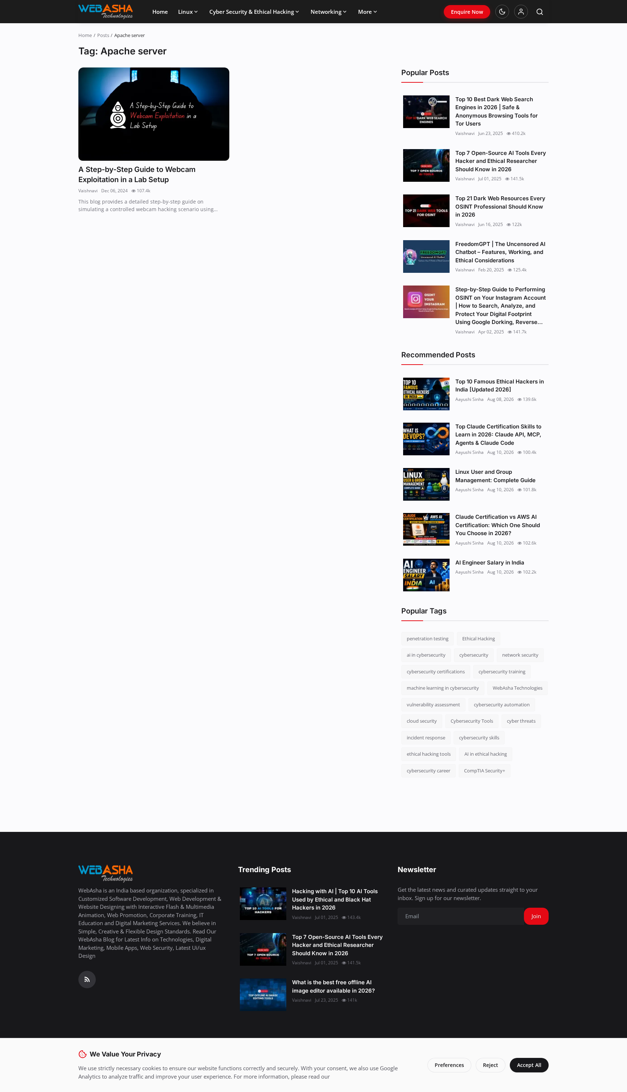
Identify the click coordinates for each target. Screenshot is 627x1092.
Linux (185, 11)
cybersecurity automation (502, 704)
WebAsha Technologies (517, 688)
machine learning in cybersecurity (443, 688)
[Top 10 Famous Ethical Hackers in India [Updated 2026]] (426, 394)
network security (520, 655)
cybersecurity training (502, 671)
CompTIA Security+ (484, 770)
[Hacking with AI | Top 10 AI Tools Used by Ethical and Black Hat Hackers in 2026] (263, 903)
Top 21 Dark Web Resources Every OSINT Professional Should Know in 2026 (500, 206)
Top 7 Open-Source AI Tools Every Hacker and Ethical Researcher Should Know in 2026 (500, 161)
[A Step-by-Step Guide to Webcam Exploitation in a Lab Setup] (153, 114)
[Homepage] (105, 11)
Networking (326, 11)
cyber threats (521, 721)
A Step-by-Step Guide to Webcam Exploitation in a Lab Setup (137, 174)
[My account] (521, 12)
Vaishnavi (88, 191)
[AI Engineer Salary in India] (426, 575)
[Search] (540, 12)
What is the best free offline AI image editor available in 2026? (333, 986)
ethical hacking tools (429, 754)
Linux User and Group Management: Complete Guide (495, 476)
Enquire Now (467, 11)
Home (160, 11)
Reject (490, 1065)
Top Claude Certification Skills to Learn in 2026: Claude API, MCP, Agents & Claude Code (498, 434)
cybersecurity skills (479, 737)
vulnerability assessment (433, 704)
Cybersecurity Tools (472, 721)
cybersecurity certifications (436, 671)
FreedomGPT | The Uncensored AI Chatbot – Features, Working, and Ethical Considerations (500, 252)
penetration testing (427, 638)
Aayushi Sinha (469, 399)
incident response (426, 737)
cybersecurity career (428, 770)
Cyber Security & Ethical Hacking (251, 11)
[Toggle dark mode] (502, 12)
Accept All (529, 1065)
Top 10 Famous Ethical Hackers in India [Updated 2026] (499, 385)
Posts (103, 35)
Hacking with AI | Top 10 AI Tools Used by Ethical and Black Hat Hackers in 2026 (335, 899)
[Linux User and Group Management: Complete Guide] (426, 484)
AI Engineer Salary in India (489, 562)
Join (536, 916)
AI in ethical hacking (485, 754)
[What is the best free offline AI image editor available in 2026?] (263, 994)
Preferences (449, 1065)
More (365, 11)
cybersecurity (473, 655)
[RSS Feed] (87, 979)
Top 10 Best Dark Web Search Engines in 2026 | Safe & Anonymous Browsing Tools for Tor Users (496, 111)
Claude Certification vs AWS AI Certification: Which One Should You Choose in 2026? (497, 525)
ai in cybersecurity (426, 655)
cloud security (422, 721)
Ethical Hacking (478, 638)
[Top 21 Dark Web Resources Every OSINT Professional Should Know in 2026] (426, 210)
